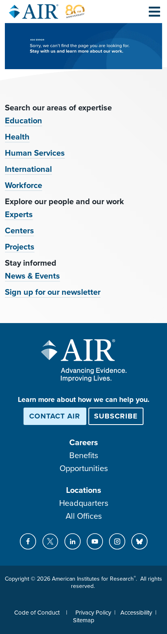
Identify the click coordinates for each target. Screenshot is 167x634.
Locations (83, 490)
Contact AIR (54, 416)
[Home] (47, 11)
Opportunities (84, 468)
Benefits (83, 456)
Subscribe (116, 416)
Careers (83, 443)
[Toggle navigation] (154, 11)
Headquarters (83, 503)
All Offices (84, 516)
